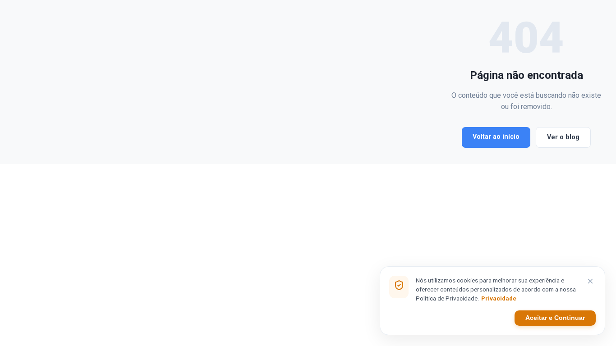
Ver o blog (563, 137)
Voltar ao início (496, 137)
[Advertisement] (232, 82)
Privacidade (498, 298)
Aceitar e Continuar (555, 317)
